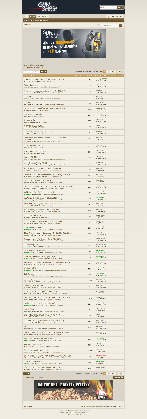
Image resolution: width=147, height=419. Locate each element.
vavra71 (27, 165)
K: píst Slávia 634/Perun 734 (35, 151)
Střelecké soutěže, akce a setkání (49, 87)
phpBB (67, 410)
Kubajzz (27, 182)
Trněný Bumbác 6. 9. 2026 (34, 85)
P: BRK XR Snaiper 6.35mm (34, 126)
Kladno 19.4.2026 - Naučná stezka (37, 180)
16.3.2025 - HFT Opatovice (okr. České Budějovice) (44, 321)
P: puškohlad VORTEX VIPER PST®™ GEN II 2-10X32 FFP (46, 79)
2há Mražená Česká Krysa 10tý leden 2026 (40, 198)
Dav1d (27, 141)
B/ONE (27, 104)
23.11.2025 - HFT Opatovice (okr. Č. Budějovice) (43, 204)
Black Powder (29, 358)
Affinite (27, 328)
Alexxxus (28, 194)
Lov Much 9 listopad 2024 (34, 362)
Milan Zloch (28, 311)
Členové (43, 17)
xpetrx (27, 93)
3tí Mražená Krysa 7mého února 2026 (39, 192)
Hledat (27, 20)
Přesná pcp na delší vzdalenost (36, 350)
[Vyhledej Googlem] (120, 25)
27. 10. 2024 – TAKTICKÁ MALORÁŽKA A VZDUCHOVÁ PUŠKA (48, 356)
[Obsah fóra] (41, 7)
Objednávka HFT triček (33, 215)
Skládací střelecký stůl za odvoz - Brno (39, 132)
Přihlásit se (36, 20)
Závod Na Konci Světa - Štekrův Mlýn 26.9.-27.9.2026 (45, 108)
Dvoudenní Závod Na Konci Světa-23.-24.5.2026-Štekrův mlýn (48, 186)
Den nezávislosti (30, 120)
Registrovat (45, 20)
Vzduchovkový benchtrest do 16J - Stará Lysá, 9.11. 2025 (46, 210)
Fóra (33, 17)
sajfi (26, 87)
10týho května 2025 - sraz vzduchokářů (39, 303)
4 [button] (112, 72)
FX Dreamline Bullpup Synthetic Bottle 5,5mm (42, 291)
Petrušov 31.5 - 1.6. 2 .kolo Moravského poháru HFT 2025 (47, 297)
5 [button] (114, 72)
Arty (66, 412)
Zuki (26, 346)
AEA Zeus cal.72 (30, 268)
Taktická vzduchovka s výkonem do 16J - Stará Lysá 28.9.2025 (48, 233)
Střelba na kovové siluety (33, 286)
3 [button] (109, 72)
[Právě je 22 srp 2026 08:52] (99, 25)
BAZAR (49, 81)
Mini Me (27, 122)
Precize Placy (29, 309)
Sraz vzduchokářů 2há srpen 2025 (37, 251)
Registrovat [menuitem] (121, 17)
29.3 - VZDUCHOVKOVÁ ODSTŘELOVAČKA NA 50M (44, 315)
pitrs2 (26, 98)
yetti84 (27, 134)
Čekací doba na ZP (31, 280)
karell (26, 116)
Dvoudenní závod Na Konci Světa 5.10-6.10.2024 (43, 367)
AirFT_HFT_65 (29, 81)
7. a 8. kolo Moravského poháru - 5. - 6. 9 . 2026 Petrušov (46, 91)
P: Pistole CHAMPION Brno (34, 145)
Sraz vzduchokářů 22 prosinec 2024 (38, 338)
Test (25, 327)
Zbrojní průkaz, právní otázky (52, 282)
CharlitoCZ (28, 282)
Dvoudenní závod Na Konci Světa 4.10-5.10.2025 (43, 239)
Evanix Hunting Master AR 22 (35, 163)
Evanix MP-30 (29, 102)
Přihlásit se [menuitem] (117, 17)
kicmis (27, 334)
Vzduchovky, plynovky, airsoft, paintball (53, 104)
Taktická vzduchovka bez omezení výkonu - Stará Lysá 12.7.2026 (45, 139)
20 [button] (120, 72)
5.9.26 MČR (28, 97)
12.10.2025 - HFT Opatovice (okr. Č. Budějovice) (43, 221)
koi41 (26, 147)
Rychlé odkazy (26, 17)
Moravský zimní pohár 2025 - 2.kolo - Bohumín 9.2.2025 (46, 332)
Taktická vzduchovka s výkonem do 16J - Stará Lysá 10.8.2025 (48, 262)
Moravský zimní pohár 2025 (35, 344)
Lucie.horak (28, 110)
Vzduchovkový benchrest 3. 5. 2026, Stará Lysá (42, 169)
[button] (100, 71)
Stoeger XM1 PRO (31, 157)
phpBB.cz (78, 414)
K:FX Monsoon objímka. (33, 114)
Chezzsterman (29, 246)
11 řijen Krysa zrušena (32, 227)
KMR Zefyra (28, 274)
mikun (26, 352)
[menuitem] (113, 16)
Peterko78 (28, 153)
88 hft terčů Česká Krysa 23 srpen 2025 (39, 256)
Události (47, 110)
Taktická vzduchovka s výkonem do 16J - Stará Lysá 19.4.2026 (48, 174)
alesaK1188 (28, 293)
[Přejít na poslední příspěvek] (106, 79)
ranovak (27, 206)
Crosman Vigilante (31, 245)
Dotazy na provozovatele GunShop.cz (52, 328)
